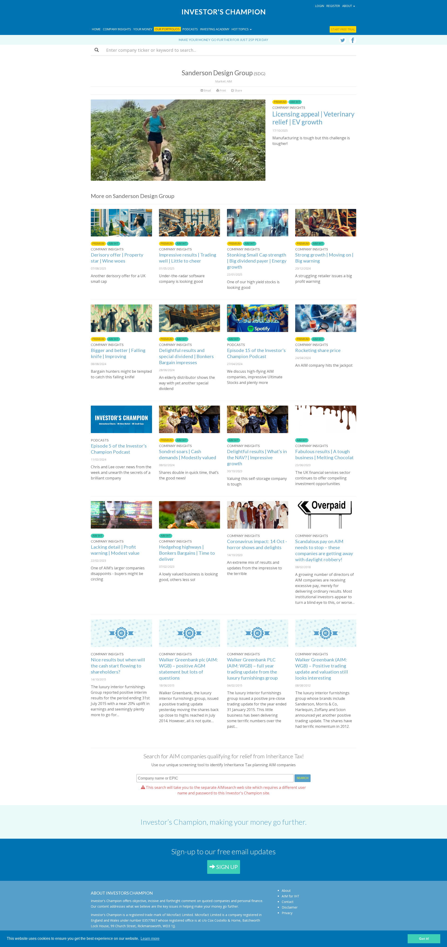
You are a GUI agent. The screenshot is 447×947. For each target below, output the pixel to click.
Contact (288, 901)
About (286, 890)
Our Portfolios (167, 29)
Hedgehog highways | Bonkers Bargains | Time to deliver (187, 553)
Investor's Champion (223, 11)
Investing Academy (214, 29)
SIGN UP (226, 866)
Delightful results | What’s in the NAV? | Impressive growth (257, 457)
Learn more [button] (150, 938)
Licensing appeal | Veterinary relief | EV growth (313, 118)
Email (207, 90)
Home (96, 29)
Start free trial (343, 29)
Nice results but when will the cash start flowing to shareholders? (118, 665)
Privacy (287, 913)
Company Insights (117, 29)
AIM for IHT (290, 896)
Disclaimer (290, 907)
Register (333, 6)
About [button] (347, 6)
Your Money (142, 29)
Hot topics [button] (240, 29)
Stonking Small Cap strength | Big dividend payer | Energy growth (256, 261)
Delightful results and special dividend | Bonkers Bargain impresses (186, 356)
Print (222, 90)
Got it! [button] (424, 938)
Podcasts (190, 29)
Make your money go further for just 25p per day (223, 40)
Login (319, 6)
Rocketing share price (318, 350)
